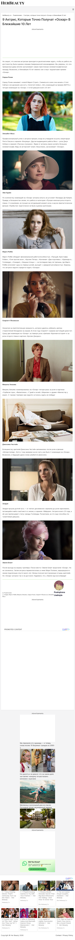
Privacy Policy (68, 935)
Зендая (6, 594)
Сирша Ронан (31, 594)
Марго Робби (12, 594)
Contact (59, 935)
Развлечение (8, 593)
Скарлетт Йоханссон (42, 594)
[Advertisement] (37, 44)
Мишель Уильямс (22, 594)
